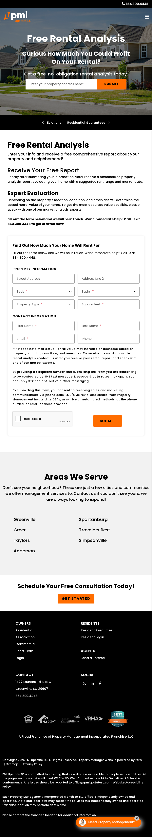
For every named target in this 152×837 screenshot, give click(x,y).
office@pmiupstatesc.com (92, 782)
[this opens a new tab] (118, 722)
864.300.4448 (137, 4)
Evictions (54, 122)
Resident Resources (96, 630)
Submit (111, 84)
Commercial (25, 644)
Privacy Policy (32, 764)
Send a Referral (93, 658)
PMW (138, 760)
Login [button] (19, 658)
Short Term (24, 651)
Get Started (76, 598)
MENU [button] (147, 16)
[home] (17, 17)
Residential (24, 630)
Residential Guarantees (86, 122)
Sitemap (12, 764)
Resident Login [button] (92, 637)
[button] (84, 683)
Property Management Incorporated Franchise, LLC (93, 736)
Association (25, 637)
